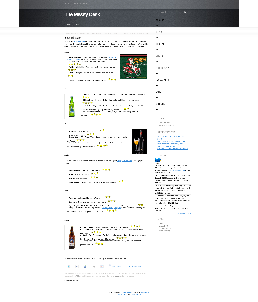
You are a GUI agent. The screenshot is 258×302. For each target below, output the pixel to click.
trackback (118, 276)
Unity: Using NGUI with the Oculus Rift (171, 141)
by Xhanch (187, 213)
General (118, 273)
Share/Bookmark (135, 266)
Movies (159, 56)
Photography (162, 68)
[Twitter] (68, 266)
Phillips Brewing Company (111, 208)
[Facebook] (77, 266)
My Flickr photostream (167, 125)
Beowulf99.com (164, 123)
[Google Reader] (85, 266)
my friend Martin (79, 42)
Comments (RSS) (137, 295)
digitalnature (126, 292)
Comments (165, 228)
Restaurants (162, 80)
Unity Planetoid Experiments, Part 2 (170, 144)
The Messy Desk (82, 14)
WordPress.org (164, 231)
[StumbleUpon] (115, 266)
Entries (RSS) (122, 295)
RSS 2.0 (78, 276)
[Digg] (93, 266)
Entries (163, 226)
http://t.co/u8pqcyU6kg (177, 170)
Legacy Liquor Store (124, 161)
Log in (161, 223)
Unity (158, 92)
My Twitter (181, 213)
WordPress (145, 292)
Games (159, 32)
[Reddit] (102, 266)
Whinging (160, 104)
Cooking (160, 20)
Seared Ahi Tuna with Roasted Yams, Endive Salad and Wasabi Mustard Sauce (91, 33)
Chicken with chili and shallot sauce (135, 33)
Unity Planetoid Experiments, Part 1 (170, 146)
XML (158, 26)
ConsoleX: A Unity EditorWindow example (172, 149)
